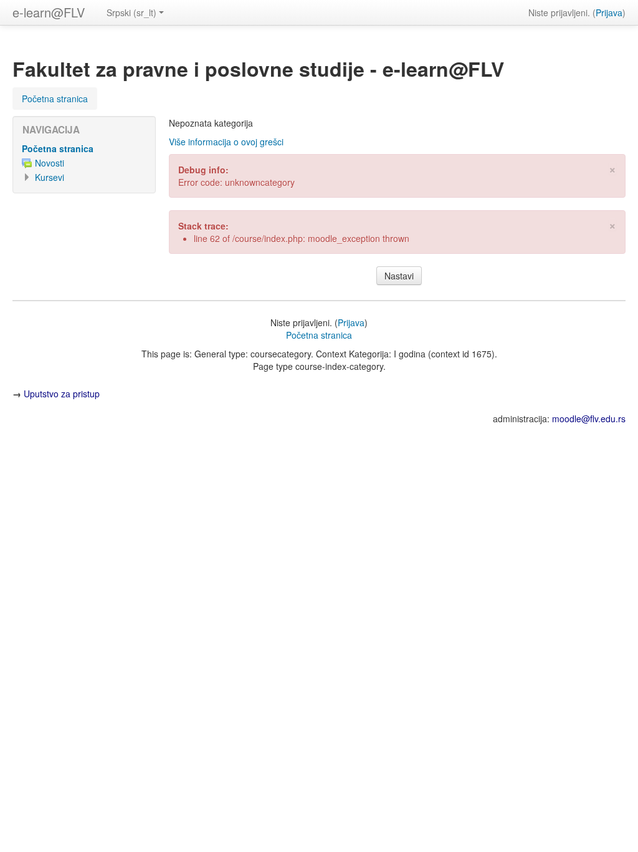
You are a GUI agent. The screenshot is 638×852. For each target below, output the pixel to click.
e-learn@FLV (48, 12)
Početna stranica (57, 148)
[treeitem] (84, 148)
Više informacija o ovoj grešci (226, 141)
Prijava (609, 12)
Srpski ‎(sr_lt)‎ (131, 12)
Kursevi (49, 177)
